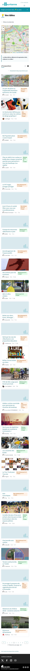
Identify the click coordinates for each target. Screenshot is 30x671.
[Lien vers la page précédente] (4, 643)
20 (20, 645)
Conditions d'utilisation (6, 656)
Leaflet (13, 52)
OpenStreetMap (20, 52)
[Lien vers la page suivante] (26, 643)
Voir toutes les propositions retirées (10, 651)
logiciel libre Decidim (14, 668)
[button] (22, 32)
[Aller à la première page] (11, 4)
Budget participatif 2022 (7, 9)
